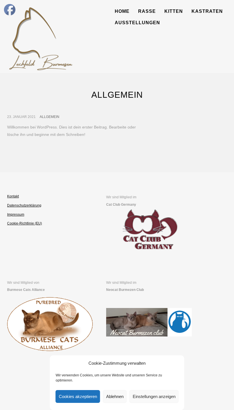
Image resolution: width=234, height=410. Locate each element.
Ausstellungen (137, 22)
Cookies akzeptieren (78, 396)
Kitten (173, 11)
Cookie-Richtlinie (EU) (24, 223)
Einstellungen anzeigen (154, 396)
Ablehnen (115, 396)
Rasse (147, 11)
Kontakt (13, 196)
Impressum (15, 215)
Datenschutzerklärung (24, 205)
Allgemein (49, 117)
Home (122, 11)
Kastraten (207, 11)
